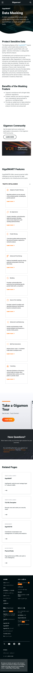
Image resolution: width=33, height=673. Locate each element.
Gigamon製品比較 (22, 617)
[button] (30, 2)
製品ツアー (6, 611)
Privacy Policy (15, 668)
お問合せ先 (20, 587)
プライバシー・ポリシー (8, 653)
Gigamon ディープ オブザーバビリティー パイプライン (9, 615)
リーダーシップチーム (8, 593)
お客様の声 (5, 603)
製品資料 (20, 592)
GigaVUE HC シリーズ (8, 628)
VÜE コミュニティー (22, 582)
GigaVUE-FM (6, 623)
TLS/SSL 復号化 (7, 633)
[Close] (25, 661)
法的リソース (6, 595)
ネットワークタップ (7, 631)
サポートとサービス (22, 598)
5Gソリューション (7, 636)
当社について (6, 582)
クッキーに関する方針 (8, 656)
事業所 (4, 600)
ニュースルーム (6, 598)
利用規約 (5, 649)
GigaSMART (22, 45)
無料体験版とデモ (22, 615)
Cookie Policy (8, 668)
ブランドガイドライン (8, 585)
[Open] (2, 2)
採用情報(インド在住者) (8, 590)
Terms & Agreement (9, 450)
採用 (4, 587)
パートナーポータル (22, 589)
